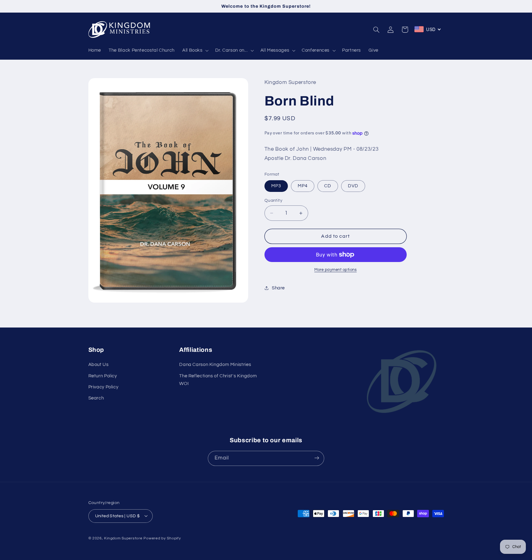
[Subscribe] (317, 458)
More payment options (335, 270)
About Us (98, 365)
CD (327, 186)
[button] (194, 50)
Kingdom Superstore (123, 538)
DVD (353, 186)
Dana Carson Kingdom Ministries (215, 365)
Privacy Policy (103, 387)
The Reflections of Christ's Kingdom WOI (218, 380)
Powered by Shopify (162, 538)
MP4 (303, 186)
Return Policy (102, 376)
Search (96, 398)
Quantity (273, 200)
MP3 (276, 186)
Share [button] (278, 288)
